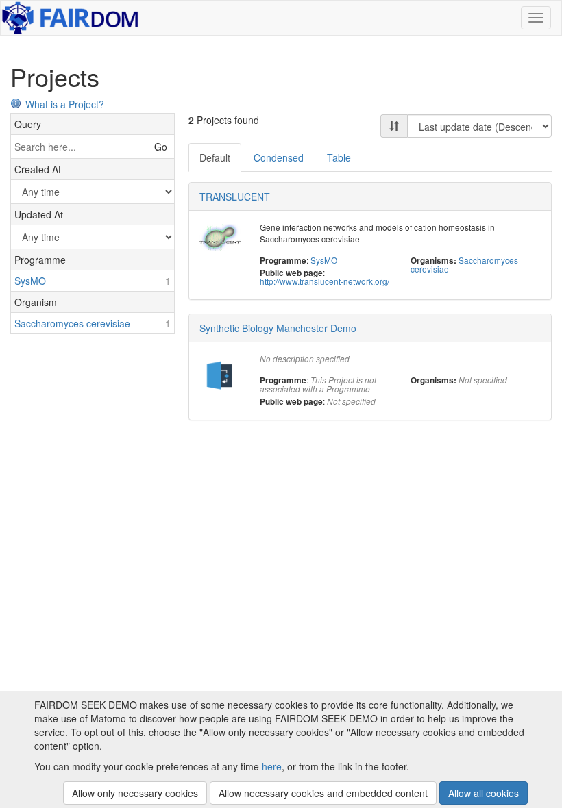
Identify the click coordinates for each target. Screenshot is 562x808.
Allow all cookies (483, 793)
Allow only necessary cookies (135, 793)
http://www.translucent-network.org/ (324, 281)
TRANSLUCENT (234, 196)
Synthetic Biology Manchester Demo (277, 328)
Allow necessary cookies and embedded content (323, 793)
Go (160, 146)
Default (214, 157)
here (272, 766)
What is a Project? (64, 104)
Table (339, 157)
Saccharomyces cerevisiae (464, 264)
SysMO (323, 260)
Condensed (279, 157)
